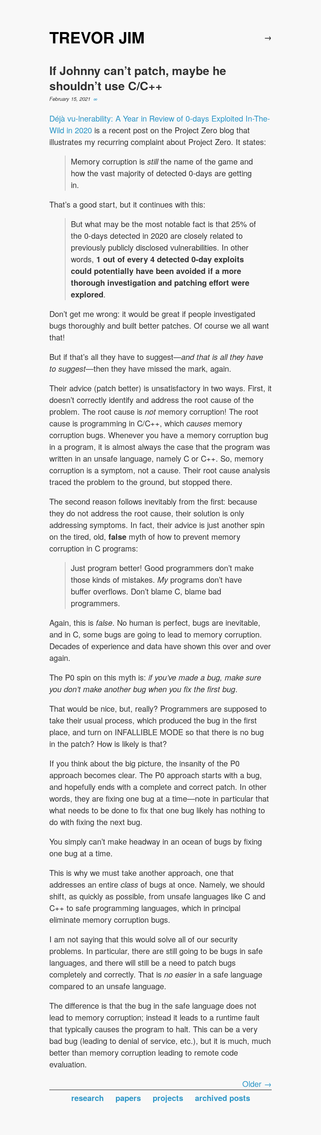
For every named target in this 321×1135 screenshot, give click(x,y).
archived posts (222, 1097)
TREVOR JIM (96, 37)
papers (128, 1097)
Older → (257, 1083)
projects (168, 1097)
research (87, 1097)
